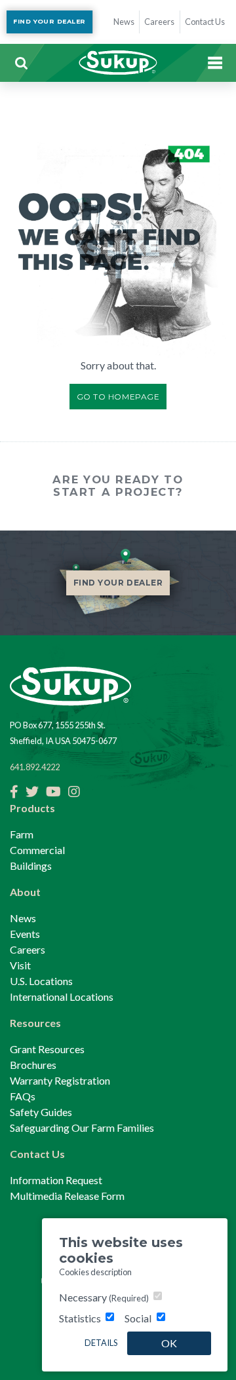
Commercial (37, 850)
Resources (35, 1022)
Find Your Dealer (49, 21)
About (25, 892)
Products (32, 808)
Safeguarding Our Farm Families (82, 1127)
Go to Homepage (118, 396)
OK (169, 1343)
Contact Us (37, 1153)
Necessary (104, 1297)
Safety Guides (41, 1112)
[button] (21, 63)
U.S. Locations (41, 981)
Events (25, 933)
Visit (20, 965)
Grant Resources (47, 1049)
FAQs (22, 1096)
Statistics (80, 1318)
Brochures (33, 1064)
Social (138, 1318)
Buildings (31, 865)
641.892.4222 (35, 767)
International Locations (61, 996)
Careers (27, 949)
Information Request (56, 1180)
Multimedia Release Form (67, 1195)
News (23, 918)
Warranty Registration (60, 1080)
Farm (21, 834)
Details (101, 1342)
